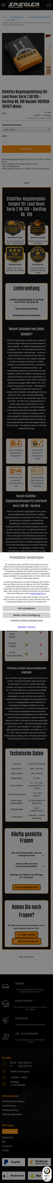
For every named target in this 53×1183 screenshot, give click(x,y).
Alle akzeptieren (26, 608)
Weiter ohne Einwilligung (26, 615)
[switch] (47, 1179)
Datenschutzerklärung (38, 593)
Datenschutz (22, 627)
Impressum (31, 627)
